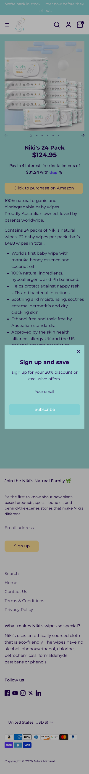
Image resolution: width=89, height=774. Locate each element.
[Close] (78, 351)
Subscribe (45, 409)
